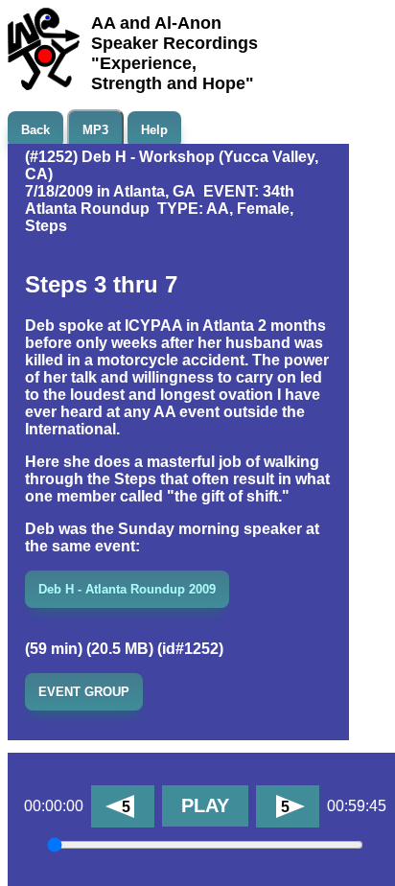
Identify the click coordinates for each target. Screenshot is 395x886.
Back (35, 130)
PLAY (205, 805)
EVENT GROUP (83, 692)
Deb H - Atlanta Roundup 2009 (127, 589)
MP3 (95, 130)
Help (154, 130)
